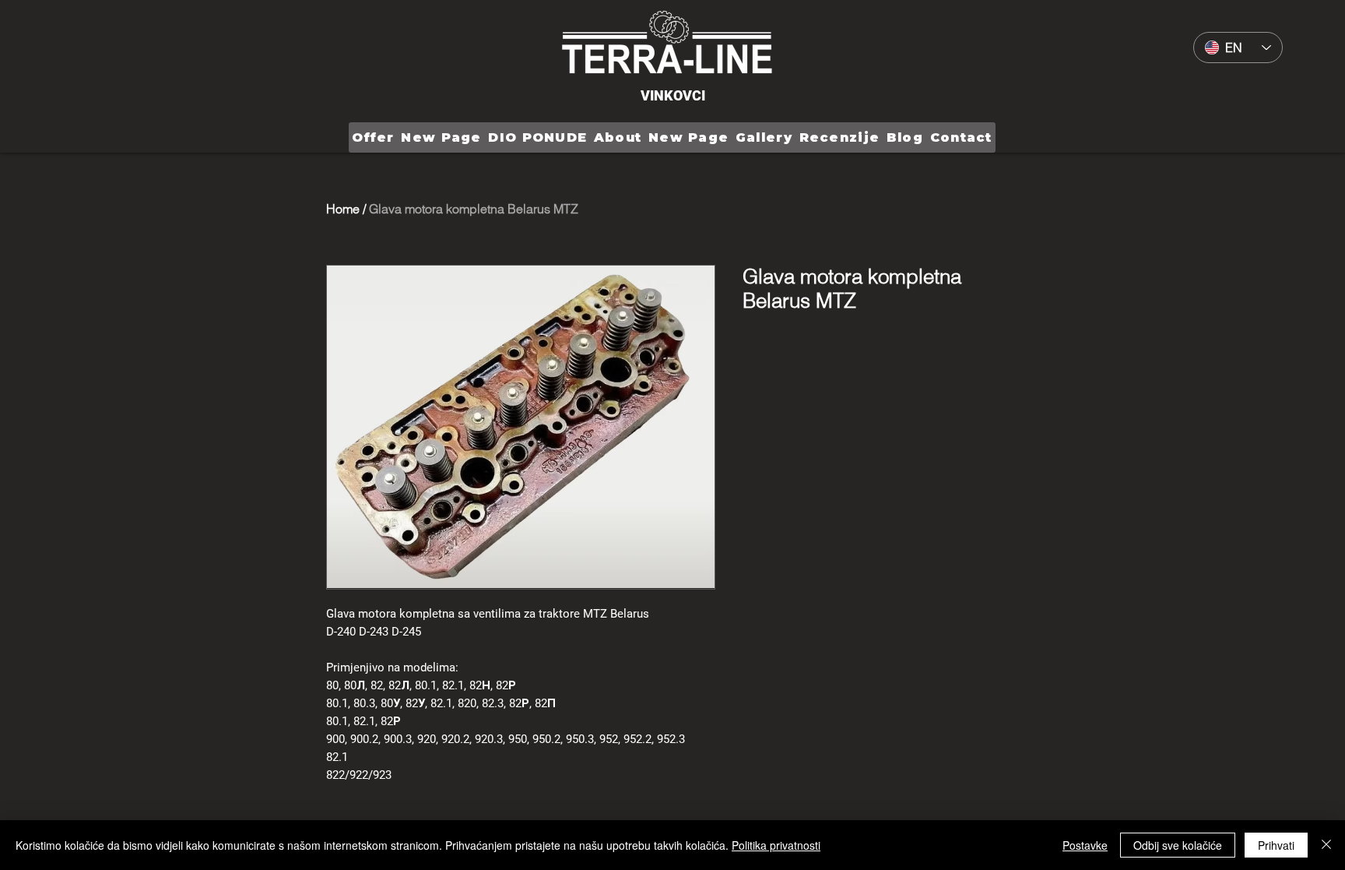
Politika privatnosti (776, 845)
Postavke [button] (1085, 845)
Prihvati (1276, 845)
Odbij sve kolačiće (1177, 845)
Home (343, 209)
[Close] (1326, 845)
